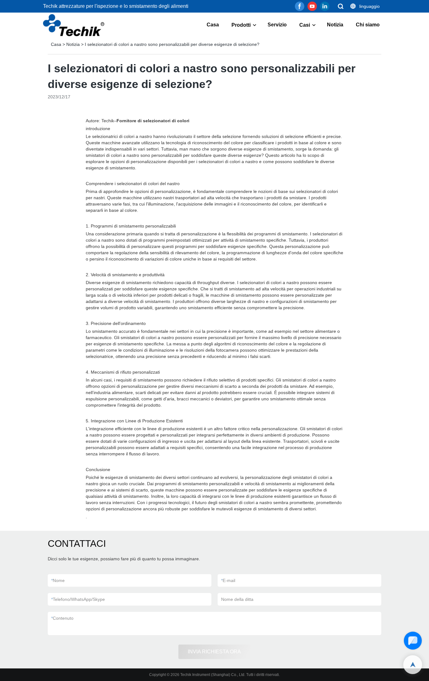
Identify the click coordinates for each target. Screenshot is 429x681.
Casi (304, 25)
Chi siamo (368, 24)
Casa (213, 24)
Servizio (277, 24)
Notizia (335, 24)
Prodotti (241, 25)
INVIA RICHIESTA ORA (214, 651)
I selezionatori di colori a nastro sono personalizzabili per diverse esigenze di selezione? (172, 44)
